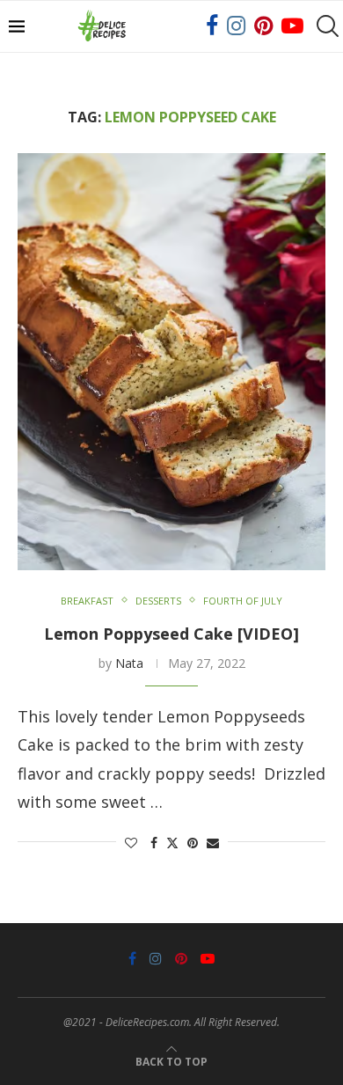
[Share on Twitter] (172, 842)
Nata (129, 663)
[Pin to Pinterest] (192, 842)
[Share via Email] (213, 842)
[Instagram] (236, 26)
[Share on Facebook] (153, 842)
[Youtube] (292, 26)
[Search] (325, 26)
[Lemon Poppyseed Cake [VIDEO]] (171, 361)
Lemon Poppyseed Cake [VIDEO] (171, 633)
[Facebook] (212, 26)
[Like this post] (131, 842)
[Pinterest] (263, 26)
